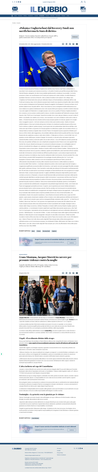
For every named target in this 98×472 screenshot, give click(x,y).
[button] (82, 2)
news (33, 231)
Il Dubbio (14, 23)
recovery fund (46, 231)
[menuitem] (15, 15)
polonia (38, 231)
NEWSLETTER (15, 11)
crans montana (35, 418)
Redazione (75, 36)
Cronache (18, 23)
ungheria (54, 231)
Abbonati (83, 11)
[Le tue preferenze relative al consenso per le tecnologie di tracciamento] (1, 354)
